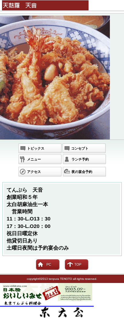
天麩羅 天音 (63, 5)
